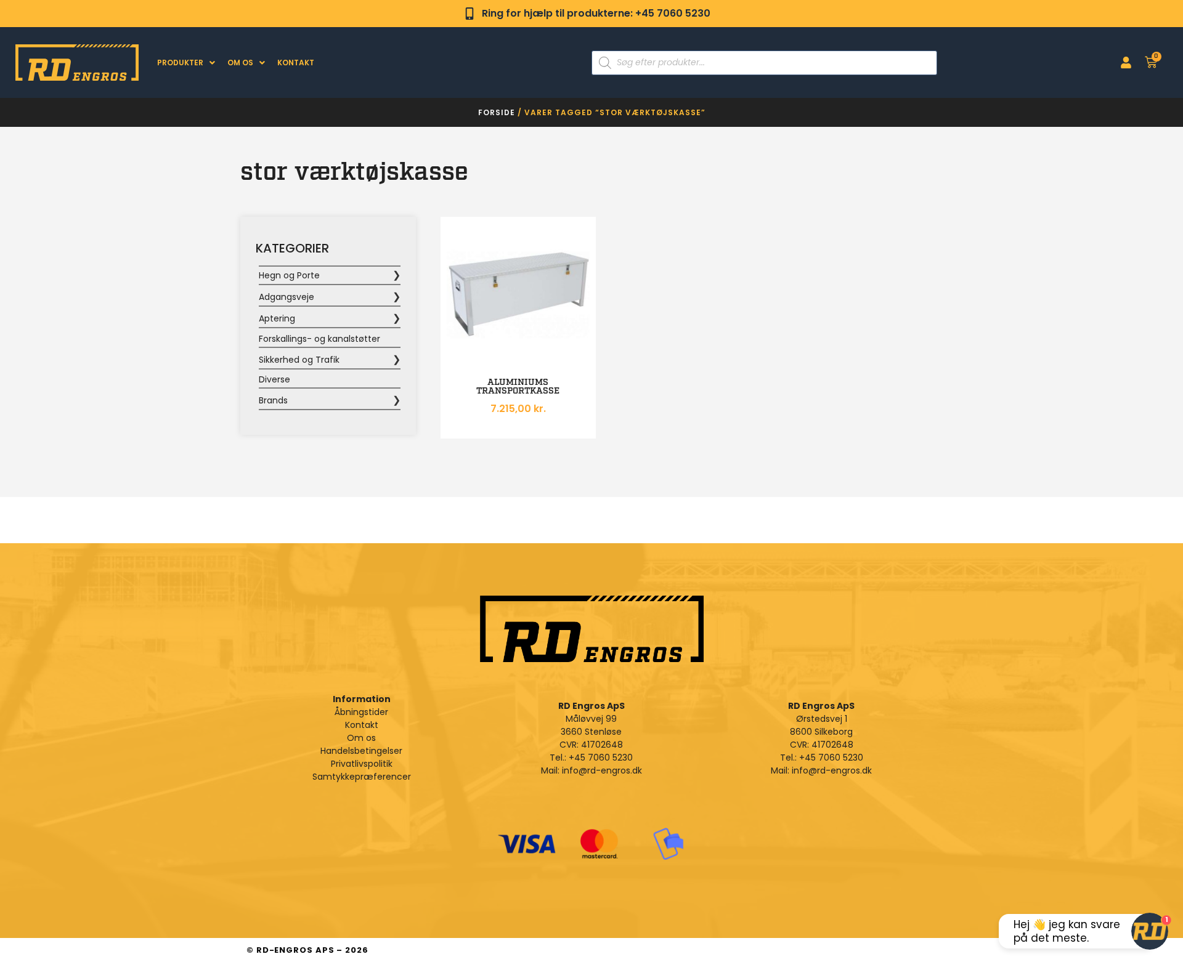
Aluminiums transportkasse (517, 387)
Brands (273, 400)
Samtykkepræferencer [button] (361, 776)
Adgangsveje (286, 297)
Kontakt (295, 62)
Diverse (274, 379)
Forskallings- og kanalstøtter (319, 339)
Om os (240, 62)
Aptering (277, 318)
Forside (496, 112)
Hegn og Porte (289, 275)
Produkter (180, 62)
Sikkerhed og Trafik (299, 360)
